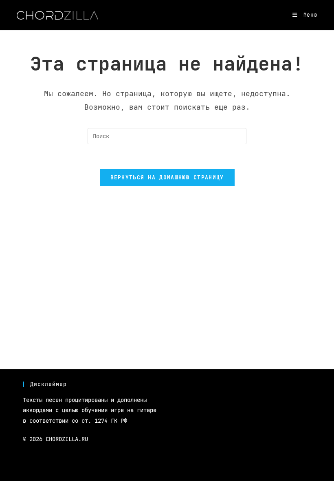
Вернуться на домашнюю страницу (167, 177)
